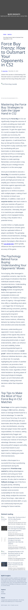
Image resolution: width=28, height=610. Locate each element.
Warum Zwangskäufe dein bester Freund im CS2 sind (15, 564)
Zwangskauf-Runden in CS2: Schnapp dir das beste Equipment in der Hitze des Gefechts (16, 541)
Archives (3, 593)
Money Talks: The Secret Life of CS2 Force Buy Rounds (16, 518)
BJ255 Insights (14, 14)
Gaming (9, 34)
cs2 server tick (9, 244)
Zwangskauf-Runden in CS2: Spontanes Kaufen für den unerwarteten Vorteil (16, 553)
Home (4, 34)
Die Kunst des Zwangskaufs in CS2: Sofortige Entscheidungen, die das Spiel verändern (17, 528)
